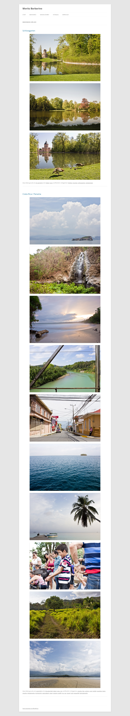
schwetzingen (89, 183)
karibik (94, 691)
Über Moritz (32, 14)
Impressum (65, 14)
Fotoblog (56, 14)
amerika (80, 691)
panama (55, 693)
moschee (75, 183)
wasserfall (76, 693)
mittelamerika (31, 693)
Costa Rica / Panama (32, 194)
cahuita (87, 691)
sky (61, 691)
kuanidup (99, 691)
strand (68, 693)
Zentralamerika (84, 693)
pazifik (59, 693)
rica (63, 693)
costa (90, 691)
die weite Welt (49, 691)
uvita (72, 693)
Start (24, 14)
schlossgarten (81, 183)
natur (51, 183)
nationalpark (45, 693)
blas (83, 691)
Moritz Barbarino (32, 8)
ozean (51, 693)
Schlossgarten (29, 30)
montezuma (38, 693)
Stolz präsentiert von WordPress (30, 708)
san (65, 693)
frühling (70, 183)
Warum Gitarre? (44, 14)
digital (47, 183)
